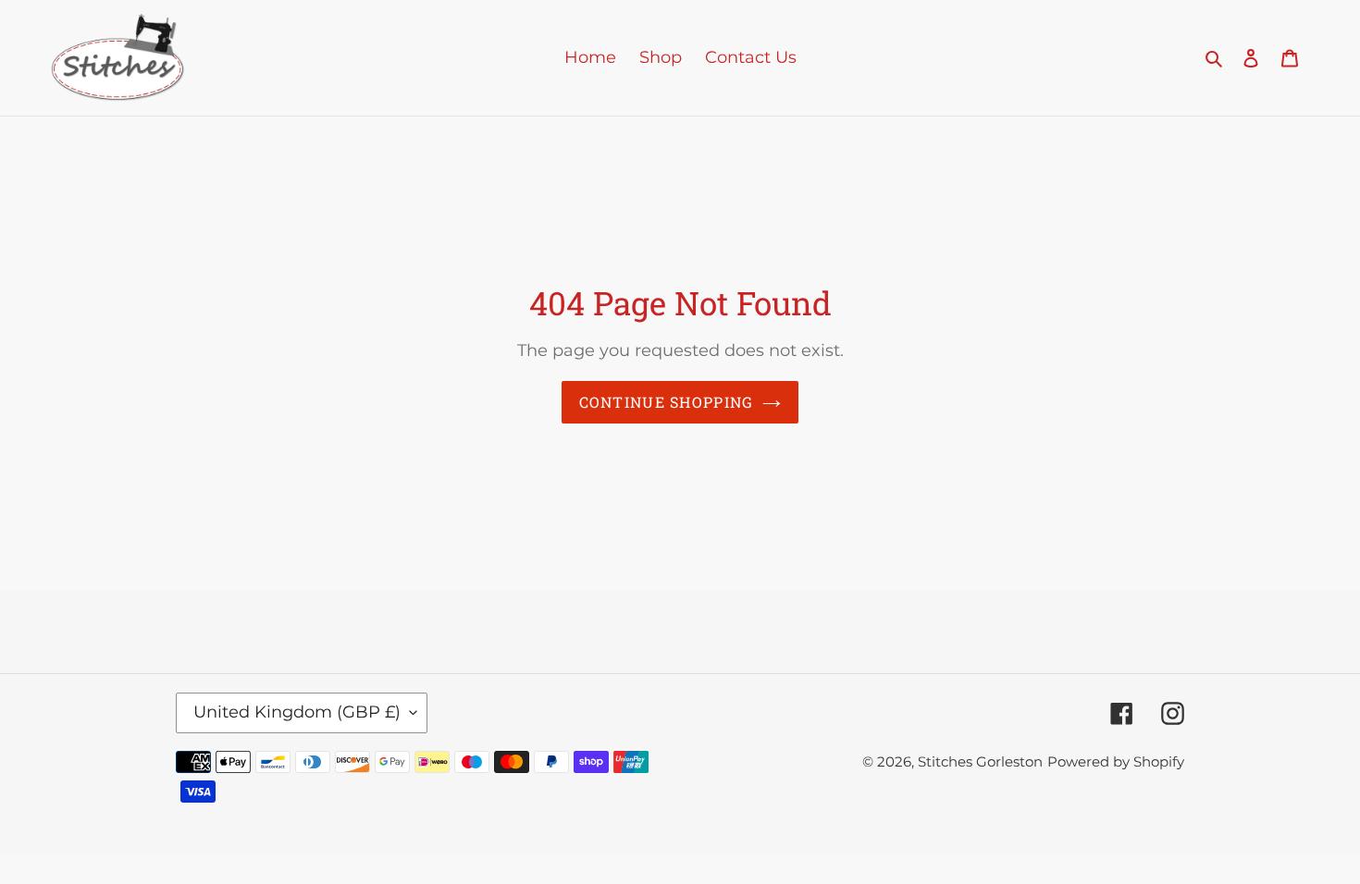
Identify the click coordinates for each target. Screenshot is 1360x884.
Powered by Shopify (1115, 761)
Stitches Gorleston (980, 761)
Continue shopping (666, 401)
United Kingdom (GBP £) (297, 712)
